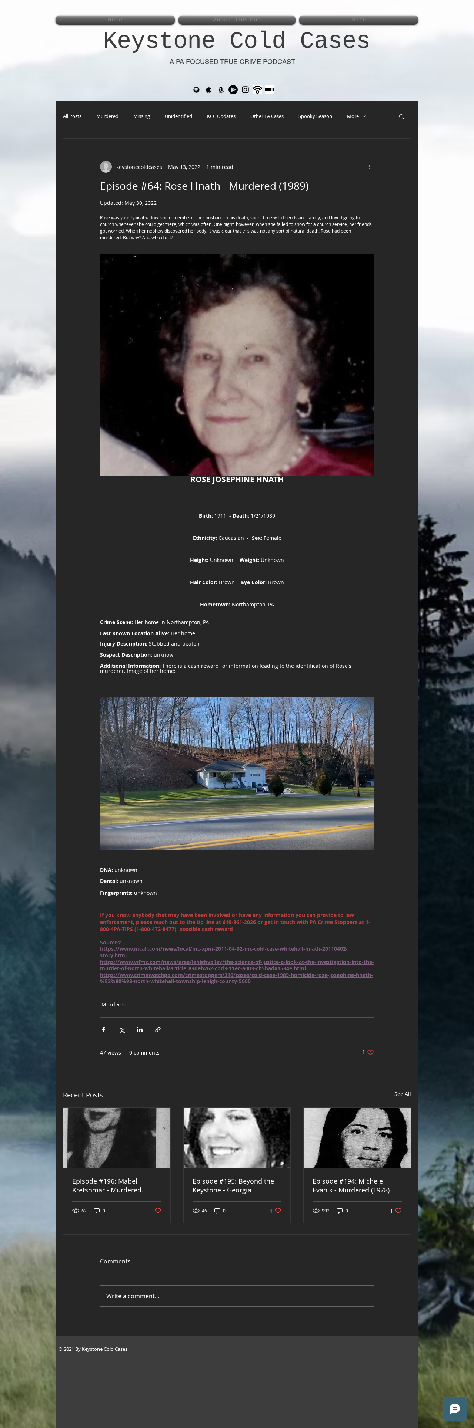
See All (402, 1093)
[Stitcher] (269, 89)
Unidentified (178, 116)
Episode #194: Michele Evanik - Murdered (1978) (351, 1185)
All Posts (72, 116)
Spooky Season (315, 116)
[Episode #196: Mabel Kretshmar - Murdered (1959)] (116, 1138)
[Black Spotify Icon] (196, 89)
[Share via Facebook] (103, 1029)
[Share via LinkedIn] (139, 1029)
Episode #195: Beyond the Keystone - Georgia (233, 1185)
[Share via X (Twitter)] (121, 1029)
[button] (401, 116)
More (353, 116)
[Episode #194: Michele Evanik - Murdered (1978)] (357, 1138)
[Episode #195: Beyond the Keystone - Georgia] (237, 1138)
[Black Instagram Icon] (245, 89)
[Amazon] (221, 89)
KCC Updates (221, 116)
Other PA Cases (267, 116)
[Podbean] (257, 89)
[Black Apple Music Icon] (208, 89)
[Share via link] (157, 1029)
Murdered (107, 116)
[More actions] (369, 166)
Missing (141, 116)
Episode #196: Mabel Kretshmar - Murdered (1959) (106, 1185)
